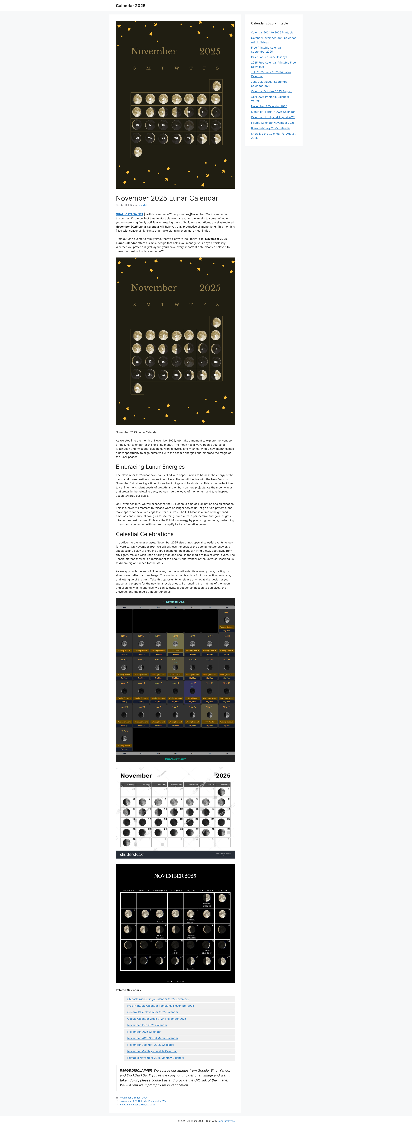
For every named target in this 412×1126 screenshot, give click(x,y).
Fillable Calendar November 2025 (273, 122)
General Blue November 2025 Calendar (152, 1012)
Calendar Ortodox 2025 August (271, 91)
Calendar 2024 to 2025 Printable (272, 32)
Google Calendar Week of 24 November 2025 (156, 1018)
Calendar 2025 (130, 5)
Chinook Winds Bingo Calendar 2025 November (158, 999)
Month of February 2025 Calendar (273, 111)
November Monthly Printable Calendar (152, 1051)
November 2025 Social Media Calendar (152, 1038)
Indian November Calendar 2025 (137, 1104)
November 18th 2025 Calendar (147, 1025)
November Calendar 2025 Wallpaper (150, 1044)
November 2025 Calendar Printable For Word (144, 1101)
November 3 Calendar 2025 (269, 106)
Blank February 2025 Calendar (270, 128)
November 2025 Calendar (144, 1031)
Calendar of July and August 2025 (273, 117)
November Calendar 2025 (134, 1097)
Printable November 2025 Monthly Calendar (155, 1057)
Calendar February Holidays (269, 57)
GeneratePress (226, 1120)
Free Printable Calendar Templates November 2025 (160, 1005)
